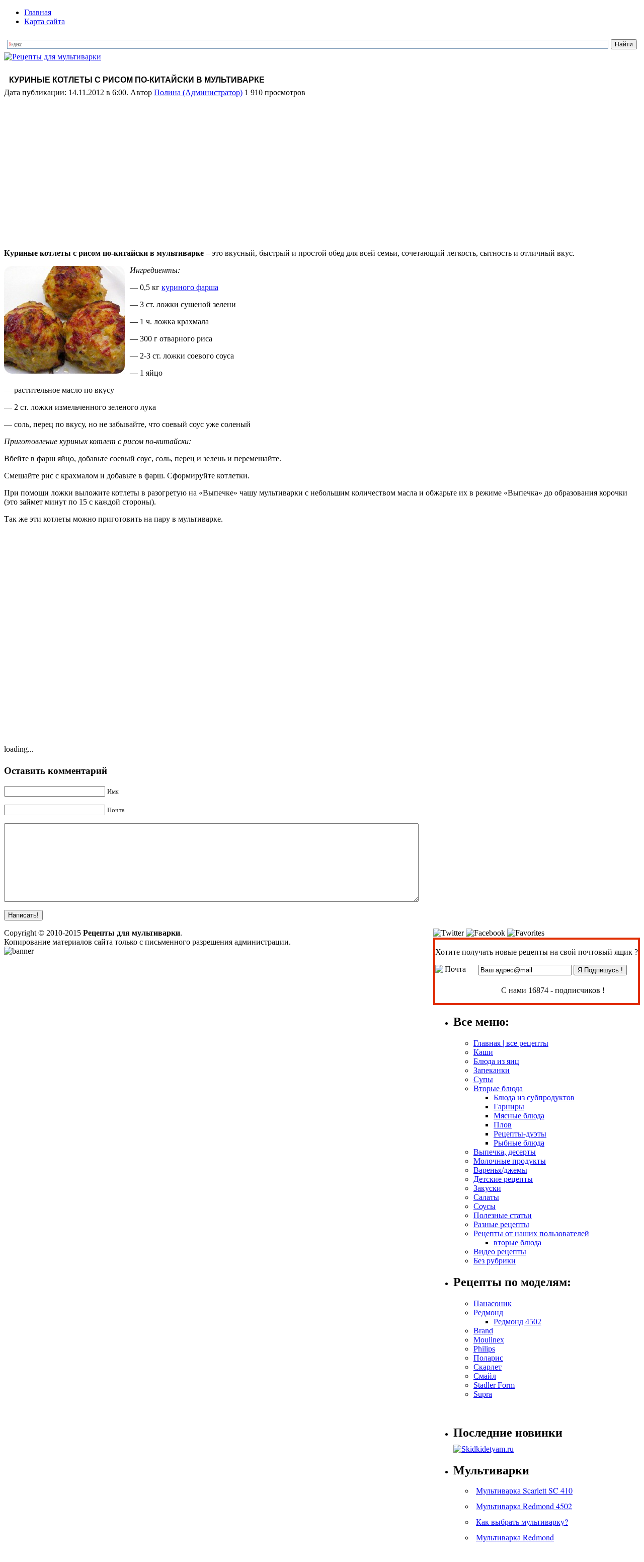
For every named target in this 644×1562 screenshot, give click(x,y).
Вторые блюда (498, 1088)
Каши (483, 1052)
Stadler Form (494, 1385)
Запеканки (491, 1070)
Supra (482, 1394)
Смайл (484, 1376)
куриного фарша (190, 287)
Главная (37, 12)
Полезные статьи (502, 1215)
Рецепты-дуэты (520, 1133)
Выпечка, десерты (504, 1152)
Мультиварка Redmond (515, 1537)
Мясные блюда (519, 1115)
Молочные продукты (509, 1161)
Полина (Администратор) (198, 92)
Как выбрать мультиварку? (522, 1521)
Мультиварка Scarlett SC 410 (524, 1490)
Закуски (487, 1188)
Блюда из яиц (496, 1061)
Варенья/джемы (500, 1170)
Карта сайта (44, 21)
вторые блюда (517, 1242)
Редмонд (488, 1312)
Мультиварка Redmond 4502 (524, 1506)
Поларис (488, 1358)
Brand (483, 1330)
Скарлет (487, 1367)
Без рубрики (494, 1260)
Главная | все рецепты (510, 1043)
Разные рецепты (501, 1224)
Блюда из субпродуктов (534, 1097)
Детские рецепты (503, 1179)
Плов (503, 1124)
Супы (483, 1079)
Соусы (484, 1206)
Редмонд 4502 (517, 1321)
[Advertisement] (322, 170)
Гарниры (509, 1106)
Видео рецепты (499, 1251)
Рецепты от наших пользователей (531, 1233)
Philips (484, 1348)
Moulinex (488, 1339)
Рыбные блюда (519, 1143)
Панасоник (492, 1303)
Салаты (486, 1197)
